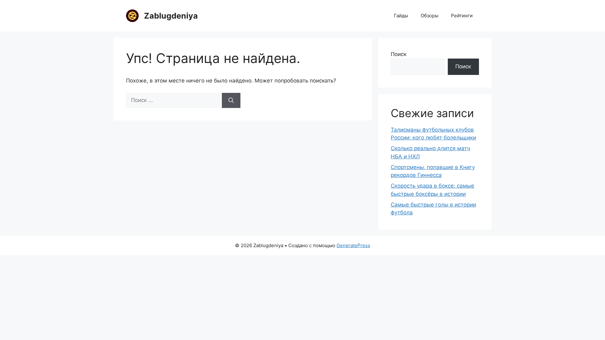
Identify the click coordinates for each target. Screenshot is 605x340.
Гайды (401, 16)
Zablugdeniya (171, 15)
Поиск (398, 54)
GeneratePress (353, 245)
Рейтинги (462, 16)
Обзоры (429, 16)
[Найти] (231, 100)
